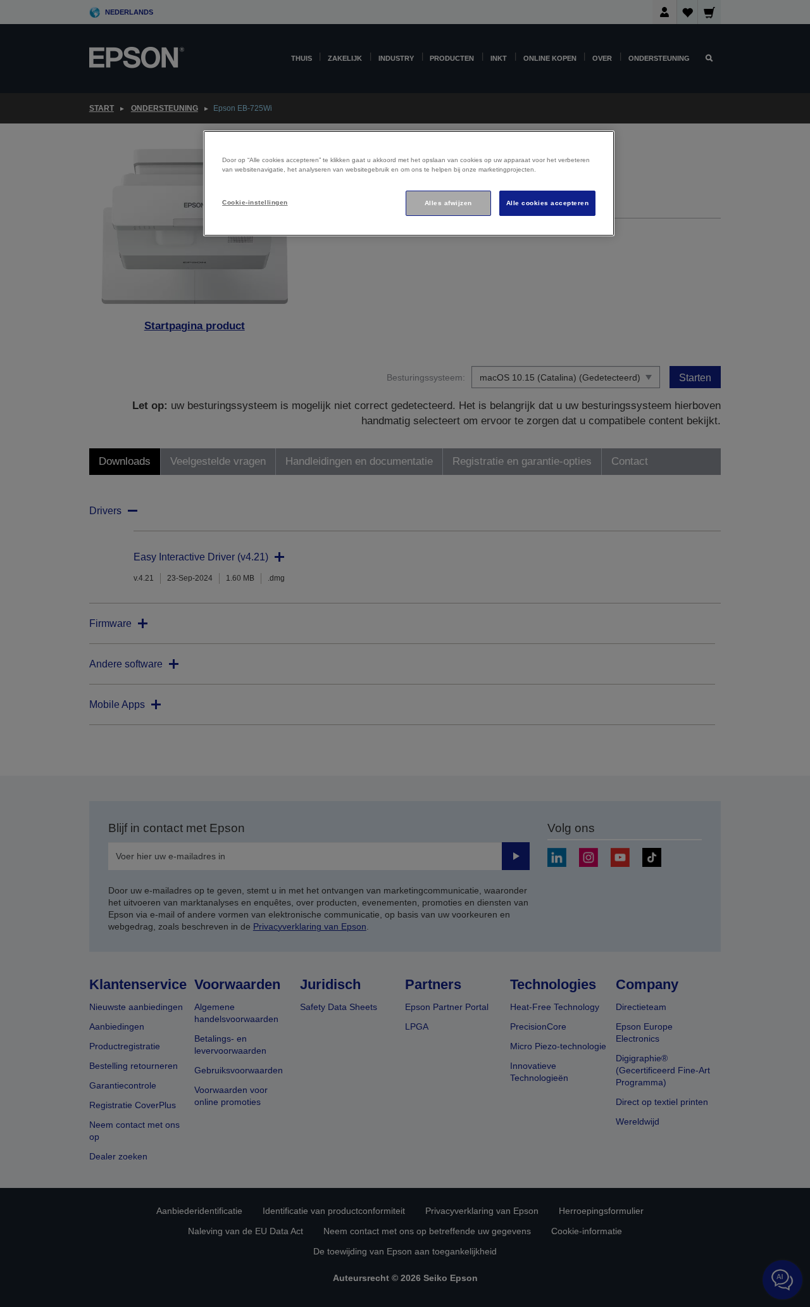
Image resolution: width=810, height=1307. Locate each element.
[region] (408, 183)
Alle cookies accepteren (547, 202)
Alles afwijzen (448, 202)
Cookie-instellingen (254, 202)
